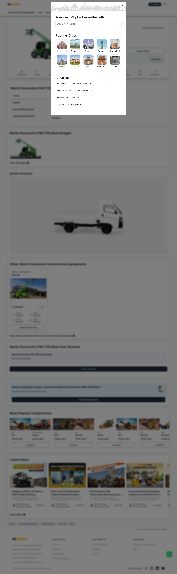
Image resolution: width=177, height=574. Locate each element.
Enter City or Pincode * (66, 24)
